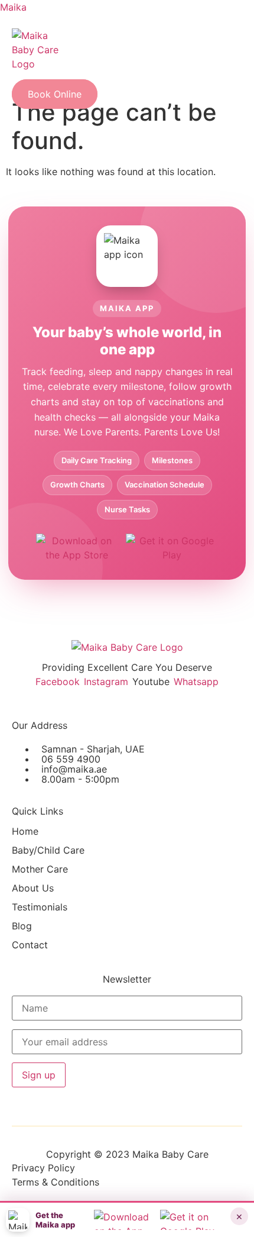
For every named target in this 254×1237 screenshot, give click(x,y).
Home (25, 831)
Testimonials (39, 907)
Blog (22, 926)
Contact (30, 945)
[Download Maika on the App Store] (77, 547)
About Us (33, 888)
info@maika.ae (74, 769)
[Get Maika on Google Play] (172, 547)
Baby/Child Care (48, 850)
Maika (13, 7)
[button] (29, 80)
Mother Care (40, 869)
